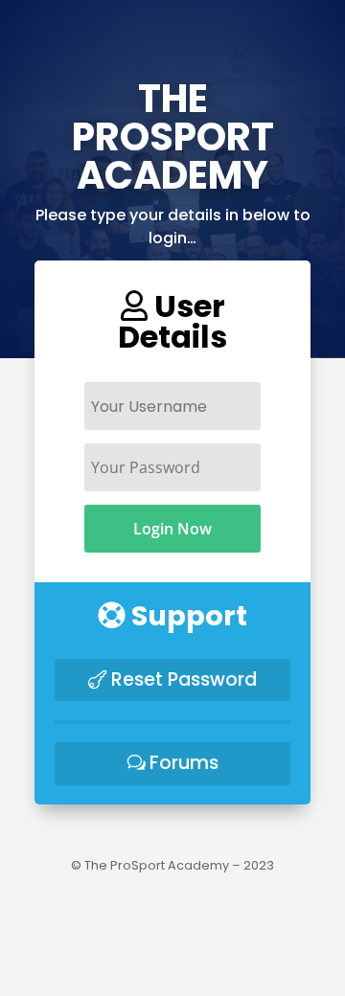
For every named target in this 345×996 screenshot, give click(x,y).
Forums (184, 763)
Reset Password (184, 679)
